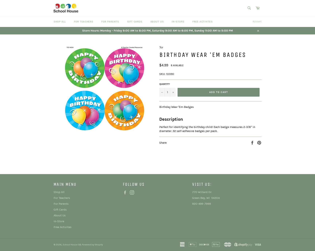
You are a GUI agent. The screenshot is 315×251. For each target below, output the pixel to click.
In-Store (178, 21)
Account (257, 21)
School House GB (72, 244)
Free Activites (202, 21)
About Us (157, 21)
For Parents (110, 21)
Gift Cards (134, 21)
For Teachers (83, 21)
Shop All (60, 21)
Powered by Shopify (92, 244)
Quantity (164, 84)
